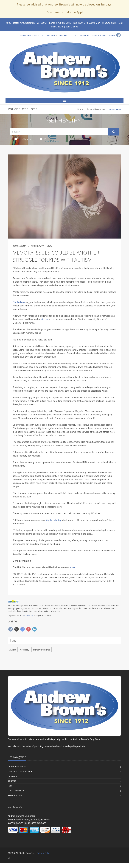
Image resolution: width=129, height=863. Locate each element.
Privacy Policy (15, 795)
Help (36, 35)
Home (80, 109)
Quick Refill (64, 35)
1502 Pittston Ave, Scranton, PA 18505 (26, 22)
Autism (12, 649)
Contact (12, 781)
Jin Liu (44, 319)
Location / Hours (81, 35)
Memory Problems (41, 649)
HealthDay (28, 615)
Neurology (24, 649)
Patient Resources (96, 109)
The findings (19, 302)
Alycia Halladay (53, 520)
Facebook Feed (15, 776)
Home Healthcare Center (20, 771)
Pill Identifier (48, 35)
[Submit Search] (113, 131)
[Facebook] (118, 35)
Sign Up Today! (99, 35)
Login (112, 35)
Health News (25, 139)
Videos (48, 139)
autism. (73, 567)
